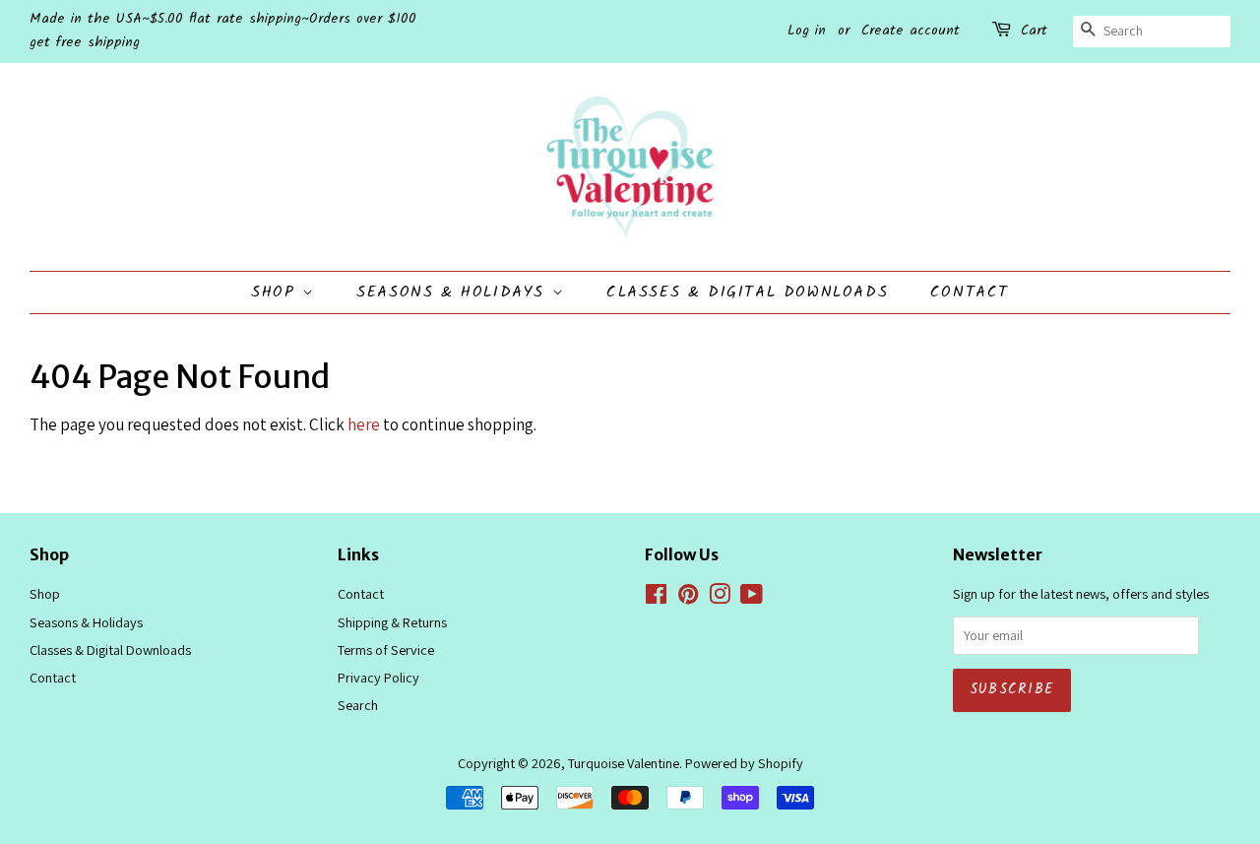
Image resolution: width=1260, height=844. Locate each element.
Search (358, 704)
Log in (807, 30)
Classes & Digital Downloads (747, 292)
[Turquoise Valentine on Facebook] (656, 597)
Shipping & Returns (392, 622)
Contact (969, 292)
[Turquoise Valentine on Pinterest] (688, 597)
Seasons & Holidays (453, 292)
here (363, 424)
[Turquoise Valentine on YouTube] (751, 597)
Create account (910, 30)
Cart (1034, 30)
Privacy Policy (378, 677)
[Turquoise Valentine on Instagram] (719, 597)
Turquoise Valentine (623, 762)
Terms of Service (386, 649)
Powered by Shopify (744, 762)
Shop (276, 292)
